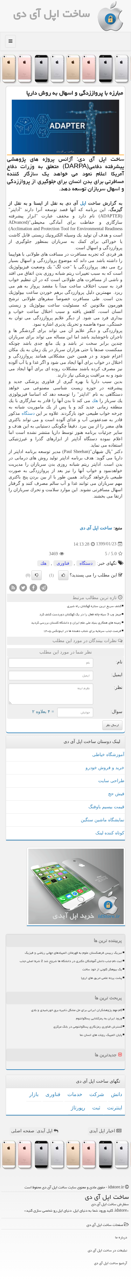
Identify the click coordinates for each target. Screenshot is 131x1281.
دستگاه (28, 413)
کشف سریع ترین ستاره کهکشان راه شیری (94, 606)
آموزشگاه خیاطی (108, 754)
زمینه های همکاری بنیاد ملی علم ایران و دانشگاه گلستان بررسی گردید (76, 622)
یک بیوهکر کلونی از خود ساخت (102, 969)
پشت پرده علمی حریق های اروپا (101, 978)
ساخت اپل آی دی (51, 13)
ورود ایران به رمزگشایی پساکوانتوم (99, 1018)
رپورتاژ (78, 1107)
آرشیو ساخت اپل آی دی (110, 1263)
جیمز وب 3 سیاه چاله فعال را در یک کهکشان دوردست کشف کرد (80, 614)
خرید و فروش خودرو (105, 767)
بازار (33, 1094)
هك (95, 400)
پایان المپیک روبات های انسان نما (101, 1035)
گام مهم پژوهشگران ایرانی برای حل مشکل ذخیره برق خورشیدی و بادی (76, 1010)
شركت (96, 1094)
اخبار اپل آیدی (102, 1131)
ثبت (96, 1107)
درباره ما (121, 1237)
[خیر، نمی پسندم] (36, 575)
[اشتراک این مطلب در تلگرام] (43, 587)
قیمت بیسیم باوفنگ (106, 806)
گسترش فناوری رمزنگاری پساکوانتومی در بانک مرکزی (87, 1026)
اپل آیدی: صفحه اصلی (32, 1131)
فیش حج (116, 793)
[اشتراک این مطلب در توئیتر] (23, 587)
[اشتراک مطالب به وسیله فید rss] (13, 587)
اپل (83, 203)
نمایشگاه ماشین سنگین (102, 819)
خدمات (74, 1094)
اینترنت (114, 1107)
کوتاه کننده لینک (109, 833)
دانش (116, 1094)
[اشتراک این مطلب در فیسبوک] (33, 587)
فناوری (63, 563)
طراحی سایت (111, 780)
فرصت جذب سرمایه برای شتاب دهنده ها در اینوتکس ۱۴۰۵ (82, 631)
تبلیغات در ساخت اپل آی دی (107, 1250)
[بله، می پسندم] (63, 575)
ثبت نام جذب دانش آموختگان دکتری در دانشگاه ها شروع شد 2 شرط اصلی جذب (71, 961)
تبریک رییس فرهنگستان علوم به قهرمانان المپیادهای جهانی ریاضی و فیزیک (73, 953)
